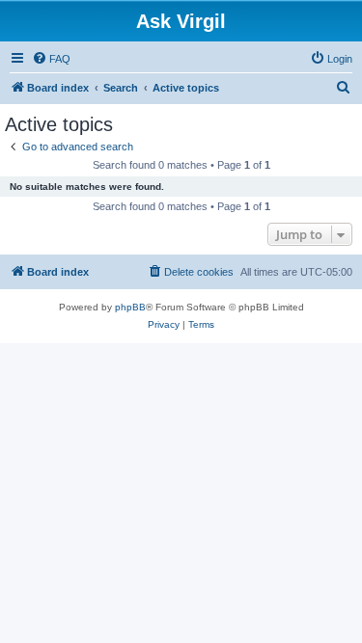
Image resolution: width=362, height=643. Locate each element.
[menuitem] (51, 58)
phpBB (130, 307)
